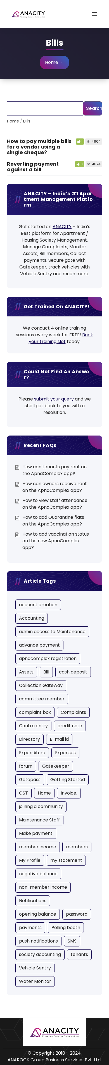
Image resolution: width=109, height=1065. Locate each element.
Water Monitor (35, 981)
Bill (46, 672)
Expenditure (32, 752)
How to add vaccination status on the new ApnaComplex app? (55, 541)
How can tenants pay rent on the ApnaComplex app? (54, 470)
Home (51, 62)
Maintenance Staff (39, 820)
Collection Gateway (41, 685)
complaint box (35, 712)
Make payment (36, 833)
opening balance (37, 914)
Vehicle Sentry (35, 968)
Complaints (73, 712)
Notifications (32, 900)
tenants (79, 954)
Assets (26, 672)
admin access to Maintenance (52, 631)
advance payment (39, 645)
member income (37, 847)
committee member (42, 699)
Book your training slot (61, 338)
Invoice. (69, 793)
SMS (72, 941)
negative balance (38, 873)
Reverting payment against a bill (33, 166)
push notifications (38, 941)
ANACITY (62, 226)
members (77, 847)
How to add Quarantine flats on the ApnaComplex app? (53, 520)
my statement (66, 860)
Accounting (31, 618)
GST (23, 793)
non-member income (43, 887)
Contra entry (33, 726)
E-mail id (59, 739)
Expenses (65, 752)
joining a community (41, 806)
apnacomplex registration (48, 658)
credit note (70, 726)
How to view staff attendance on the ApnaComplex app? (54, 503)
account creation (38, 604)
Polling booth (65, 927)
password (76, 914)
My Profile (30, 860)
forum (25, 766)
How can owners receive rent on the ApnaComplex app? (54, 487)
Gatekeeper (55, 766)
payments (30, 927)
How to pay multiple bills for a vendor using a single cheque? (39, 147)
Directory (29, 739)
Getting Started (67, 779)
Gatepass (30, 779)
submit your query (54, 399)
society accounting (40, 954)
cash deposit (73, 672)
